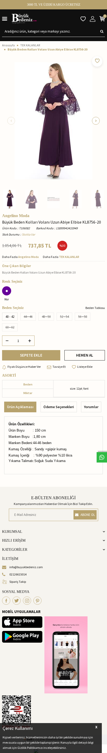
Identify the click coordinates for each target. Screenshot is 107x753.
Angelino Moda (15, 216)
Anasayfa (8, 45)
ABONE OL (88, 514)
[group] (53, 121)
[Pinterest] (37, 601)
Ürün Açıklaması (20, 406)
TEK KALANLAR (30, 45)
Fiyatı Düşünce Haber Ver (24, 367)
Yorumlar (91, 406)
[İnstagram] (27, 601)
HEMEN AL (84, 355)
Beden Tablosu (95, 308)
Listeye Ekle (84, 367)
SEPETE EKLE (31, 355)
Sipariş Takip (17, 582)
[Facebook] (6, 601)
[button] (11, 121)
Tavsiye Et (59, 367)
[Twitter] (16, 601)
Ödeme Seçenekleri (58, 406)
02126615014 (17, 574)
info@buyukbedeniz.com (26, 567)
